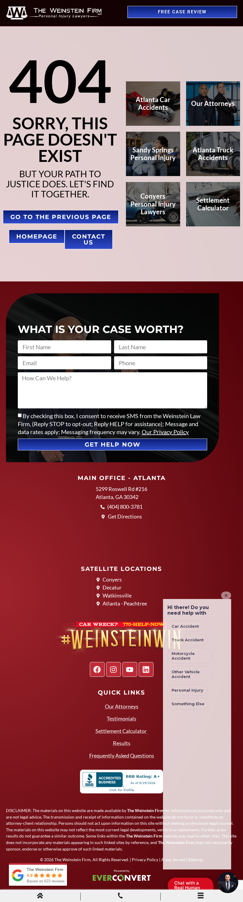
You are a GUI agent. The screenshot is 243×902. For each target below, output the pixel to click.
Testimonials (121, 718)
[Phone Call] (120, 896)
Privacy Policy (145, 859)
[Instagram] (113, 669)
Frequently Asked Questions (121, 755)
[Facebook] (97, 669)
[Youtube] (129, 669)
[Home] (40, 896)
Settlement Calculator (121, 731)
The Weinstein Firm (73, 859)
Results (121, 743)
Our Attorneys (121, 706)
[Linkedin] (146, 669)
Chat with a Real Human (190, 886)
